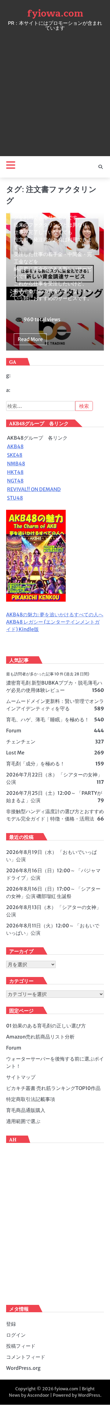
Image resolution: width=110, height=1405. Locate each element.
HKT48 (15, 472)
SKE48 (14, 455)
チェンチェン (20, 741)
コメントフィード (25, 1357)
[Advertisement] (55, 92)
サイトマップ (20, 1077)
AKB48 (15, 446)
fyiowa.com (55, 13)
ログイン (16, 1335)
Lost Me (15, 752)
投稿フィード (20, 1346)
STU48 (15, 498)
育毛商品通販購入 (25, 1110)
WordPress (89, 1395)
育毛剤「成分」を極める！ (35, 764)
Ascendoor (38, 1395)
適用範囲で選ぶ (23, 1121)
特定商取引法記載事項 (30, 1099)
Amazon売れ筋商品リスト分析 (40, 1037)
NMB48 (16, 463)
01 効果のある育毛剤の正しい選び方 (46, 1026)
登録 (11, 1324)
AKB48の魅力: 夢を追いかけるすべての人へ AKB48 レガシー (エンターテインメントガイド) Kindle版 (54, 621)
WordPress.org (23, 1368)
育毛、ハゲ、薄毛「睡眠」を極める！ (47, 719)
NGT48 (15, 481)
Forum (13, 730)
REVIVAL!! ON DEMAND (34, 489)
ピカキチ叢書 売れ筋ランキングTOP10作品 (53, 1088)
